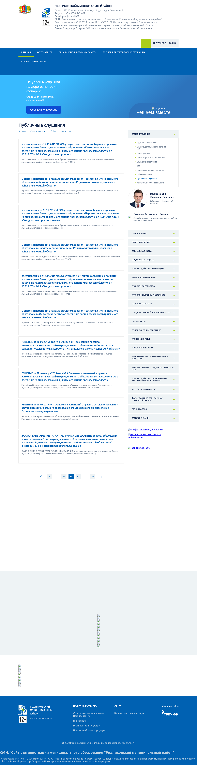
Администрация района (148, 142)
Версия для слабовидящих (129, 713)
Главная (26, 52)
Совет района (143, 153)
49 (64, 476)
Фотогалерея (44, 52)
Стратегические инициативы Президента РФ (88, 714)
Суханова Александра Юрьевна (151, 214)
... (56, 476)
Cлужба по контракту (33, 61)
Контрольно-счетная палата (150, 183)
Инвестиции (79, 720)
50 (71, 476)
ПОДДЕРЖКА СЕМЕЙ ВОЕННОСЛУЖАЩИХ (124, 52)
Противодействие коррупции (89, 730)
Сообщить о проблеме (43, 109)
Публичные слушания (61, 131)
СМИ (139, 166)
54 (93, 476)
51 (78, 476)
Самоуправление (38, 131)
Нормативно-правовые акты (150, 170)
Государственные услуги (86, 725)
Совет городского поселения (151, 157)
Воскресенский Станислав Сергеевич (162, 195)
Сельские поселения (147, 162)
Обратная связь (144, 174)
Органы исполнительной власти (77, 52)
